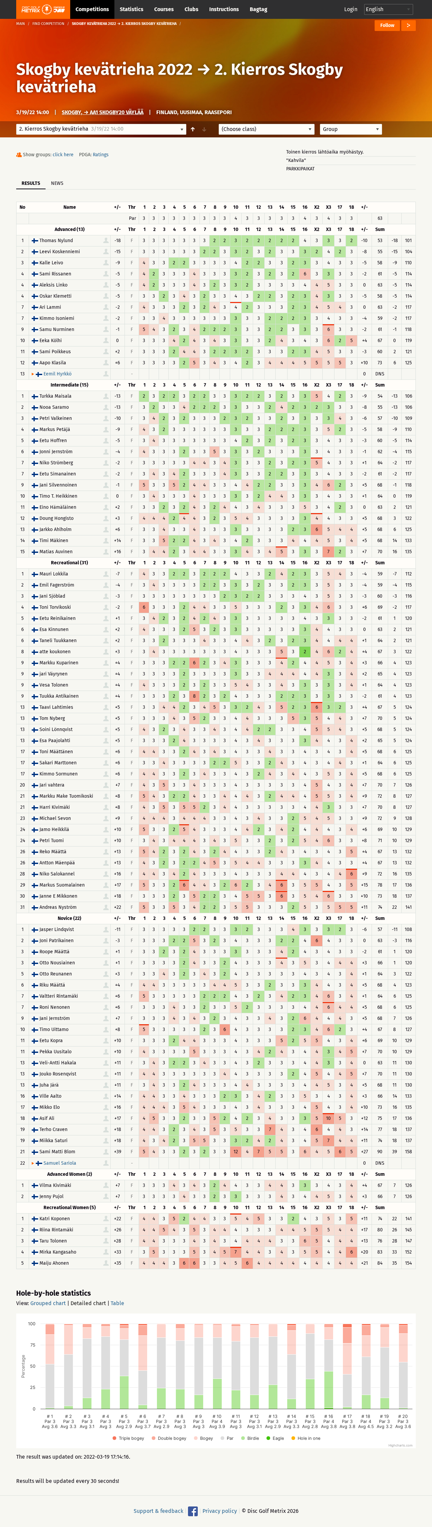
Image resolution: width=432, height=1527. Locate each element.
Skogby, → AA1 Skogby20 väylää (102, 112)
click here (63, 155)
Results (31, 183)
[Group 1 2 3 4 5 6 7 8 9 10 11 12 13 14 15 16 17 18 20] (351, 129)
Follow (387, 25)
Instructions (224, 9)
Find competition (48, 24)
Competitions (92, 9)
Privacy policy (219, 1511)
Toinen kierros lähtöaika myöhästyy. (324, 152)
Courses (164, 9)
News (57, 183)
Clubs (191, 9)
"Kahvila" (296, 160)
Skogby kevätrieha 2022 (104, 69)
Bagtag (258, 9)
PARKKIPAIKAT (300, 169)
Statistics (131, 9)
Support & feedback (158, 1511)
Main (20, 24)
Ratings (101, 155)
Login (350, 9)
